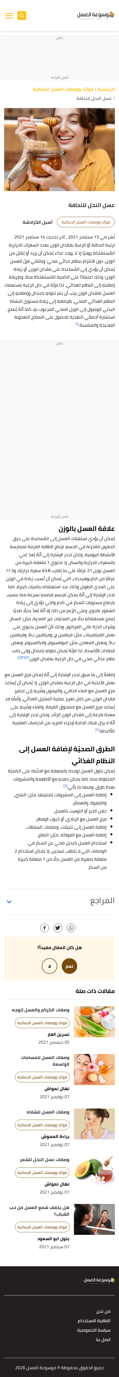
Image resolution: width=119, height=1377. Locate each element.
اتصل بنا (103, 1340)
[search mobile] (21, 15)
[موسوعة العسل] (96, 15)
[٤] (65, 785)
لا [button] (49, 966)
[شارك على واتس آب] (71, 927)
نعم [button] (69, 966)
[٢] (27, 657)
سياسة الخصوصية (93, 1330)
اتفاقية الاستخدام (94, 1321)
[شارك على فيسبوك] (44, 927)
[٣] (23, 657)
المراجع (102, 900)
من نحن (103, 1311)
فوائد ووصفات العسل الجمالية (86, 222)
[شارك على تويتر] (57, 927)
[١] (77, 324)
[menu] (9, 15)
